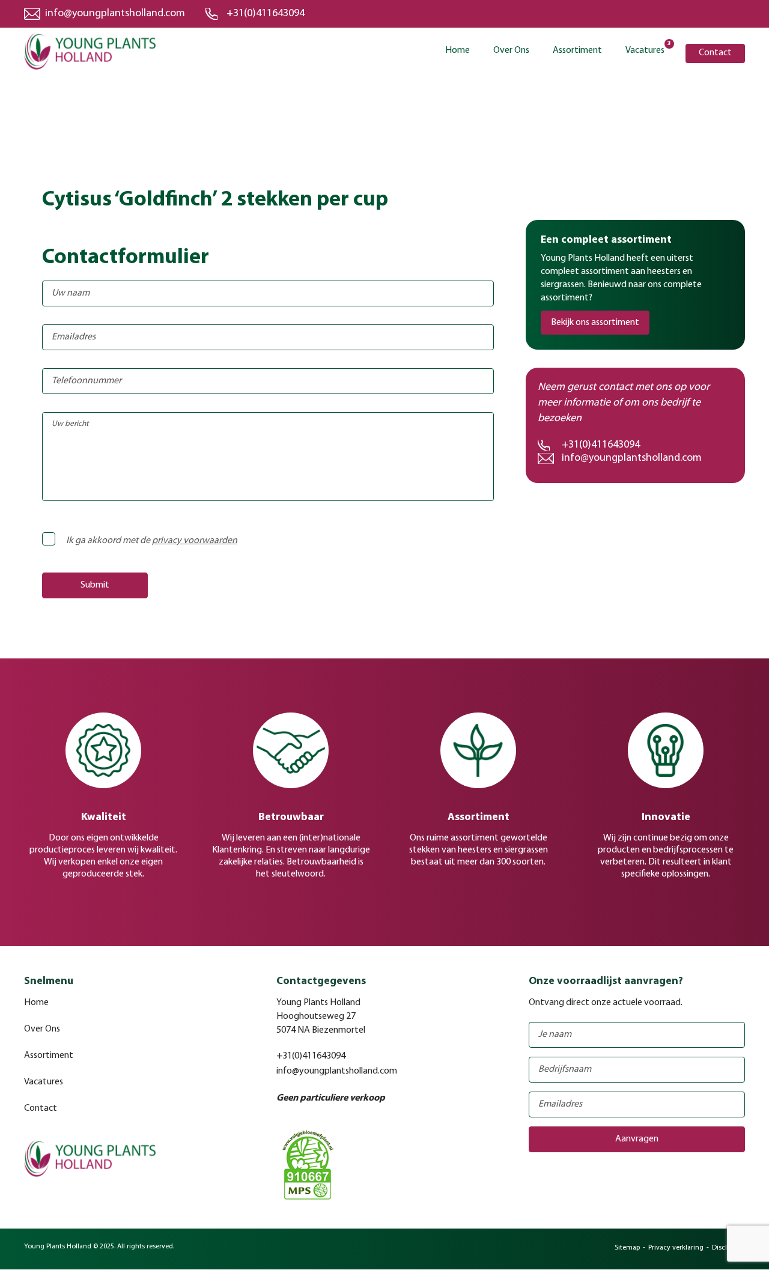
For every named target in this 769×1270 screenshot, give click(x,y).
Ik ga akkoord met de (151, 540)
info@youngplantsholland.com (115, 13)
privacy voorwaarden (194, 540)
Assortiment (577, 50)
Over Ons (511, 50)
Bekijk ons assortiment (595, 322)
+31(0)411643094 (265, 13)
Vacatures (644, 49)
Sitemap (627, 1247)
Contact (715, 53)
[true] (62, 534)
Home (457, 50)
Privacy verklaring (676, 1247)
